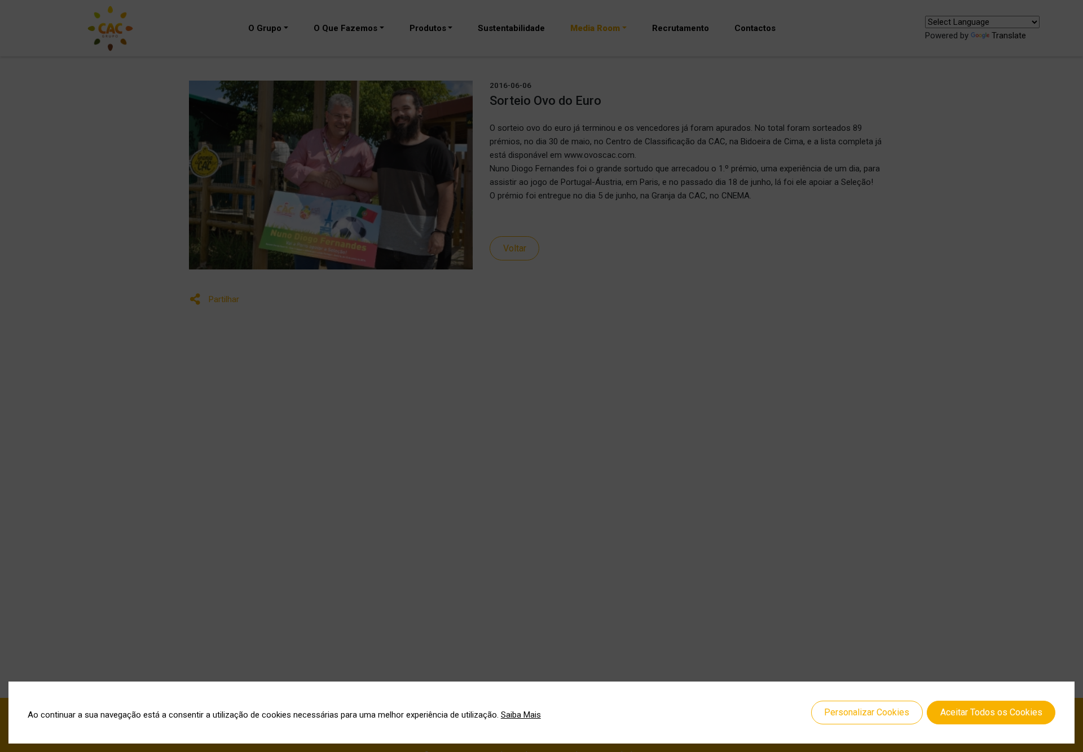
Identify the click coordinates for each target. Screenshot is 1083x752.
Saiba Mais (521, 715)
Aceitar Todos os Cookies (991, 712)
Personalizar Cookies (866, 712)
